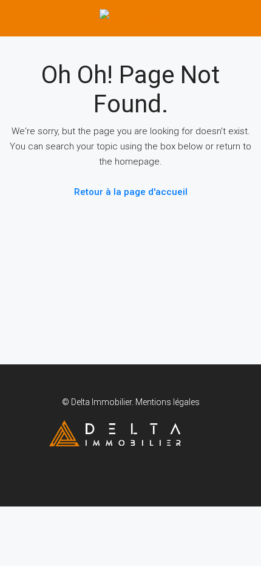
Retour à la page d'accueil (131, 191)
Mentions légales (167, 402)
